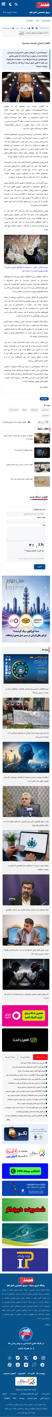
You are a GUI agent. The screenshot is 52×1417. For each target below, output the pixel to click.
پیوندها (21, 1398)
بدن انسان (45, 410)
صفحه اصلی (46, 20)
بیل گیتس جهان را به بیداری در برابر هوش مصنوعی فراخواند (26, 1099)
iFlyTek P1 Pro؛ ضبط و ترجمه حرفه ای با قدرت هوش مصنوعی (25, 1091)
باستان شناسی (13, 410)
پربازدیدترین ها (25, 1057)
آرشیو (4, 1393)
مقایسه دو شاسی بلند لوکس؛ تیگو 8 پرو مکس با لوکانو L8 (26, 1083)
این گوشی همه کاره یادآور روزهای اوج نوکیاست (30, 1111)
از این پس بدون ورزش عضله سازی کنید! (32, 1063)
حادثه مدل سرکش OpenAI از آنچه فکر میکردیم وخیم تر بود (26, 1095)
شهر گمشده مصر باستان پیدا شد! (22, 479)
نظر (44, 525)
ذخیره (39, 566)
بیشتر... (46, 1324)
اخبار (37, 20)
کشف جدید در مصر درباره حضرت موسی (19, 464)
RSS (14, 1398)
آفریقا (24, 410)
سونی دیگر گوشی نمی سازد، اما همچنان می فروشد (29, 1079)
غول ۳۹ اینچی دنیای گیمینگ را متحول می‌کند (31, 1087)
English (7, 1398)
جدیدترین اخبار (40, 1057)
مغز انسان (45, 415)
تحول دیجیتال (32, 1398)
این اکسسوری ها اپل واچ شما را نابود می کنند (31, 1103)
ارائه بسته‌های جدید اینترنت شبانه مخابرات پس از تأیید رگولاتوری (27, 910)
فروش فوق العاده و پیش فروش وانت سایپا (31, 1071)
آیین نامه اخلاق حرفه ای (29, 1393)
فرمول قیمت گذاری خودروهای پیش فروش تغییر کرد (28, 1067)
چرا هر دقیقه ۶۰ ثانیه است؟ (23, 450)
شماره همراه (41, 517)
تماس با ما (45, 1393)
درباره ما (13, 1393)
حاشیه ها (30, 20)
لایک (42, 422)
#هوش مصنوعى (9, 1373)
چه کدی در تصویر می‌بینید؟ (34, 551)
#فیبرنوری (21, 1373)
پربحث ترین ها (10, 1057)
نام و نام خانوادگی (39, 509)
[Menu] (3, 5)
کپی (21, 33)
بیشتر (8, 1119)
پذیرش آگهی (44, 1398)
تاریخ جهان (34, 410)
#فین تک (31, 1373)
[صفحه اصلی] (26, 5)
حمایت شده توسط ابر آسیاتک (26, 1389)
